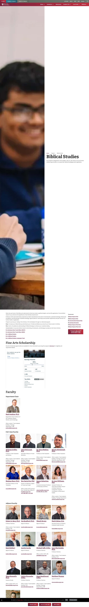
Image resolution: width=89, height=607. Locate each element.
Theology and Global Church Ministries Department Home (75, 331)
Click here (51, 346)
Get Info (66, 1)
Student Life (66, 4)
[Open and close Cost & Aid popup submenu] (79, 4)
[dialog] (44, 600)
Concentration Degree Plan (75, 320)
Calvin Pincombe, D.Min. (27, 577)
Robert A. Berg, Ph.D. (13, 521)
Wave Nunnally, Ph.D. (11, 577)
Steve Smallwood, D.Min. (42, 577)
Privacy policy (73, 600)
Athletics (84, 4)
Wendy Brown (41, 521)
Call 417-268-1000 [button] (45, 604)
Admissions (58, 4)
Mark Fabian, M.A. (58, 521)
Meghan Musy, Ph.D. (12, 481)
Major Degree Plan (73, 316)
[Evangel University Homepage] (6, 4)
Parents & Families (23, 1)
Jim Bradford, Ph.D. (27, 521)
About (41, 4)
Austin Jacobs (26, 548)
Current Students (11, 1)
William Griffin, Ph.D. (11, 450)
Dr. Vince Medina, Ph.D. (42, 450)
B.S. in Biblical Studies (11, 336)
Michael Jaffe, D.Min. (43, 548)
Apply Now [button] (56, 604)
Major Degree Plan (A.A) (75, 326)
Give (79, 1)
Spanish (82, 1)
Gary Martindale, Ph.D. (58, 548)
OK (66, 600)
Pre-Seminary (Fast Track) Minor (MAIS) (15, 332)
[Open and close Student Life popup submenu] (70, 4)
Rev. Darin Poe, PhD (27, 481)
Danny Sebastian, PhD (42, 481)
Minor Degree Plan (73, 318)
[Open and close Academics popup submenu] (53, 4)
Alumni (3, 1)
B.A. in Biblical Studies (11, 334)
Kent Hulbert (10, 548)
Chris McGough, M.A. (26, 450)
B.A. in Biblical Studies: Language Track (15, 338)
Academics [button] (49, 4)
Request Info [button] (33, 604)
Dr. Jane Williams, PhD (58, 481)
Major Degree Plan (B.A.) (75, 324)
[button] (1, 600)
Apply (71, 1)
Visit (75, 1)
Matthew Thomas (58, 576)
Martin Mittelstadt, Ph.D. (58, 450)
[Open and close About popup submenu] (44, 4)
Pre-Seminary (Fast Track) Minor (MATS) (15, 330)
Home (47, 153)
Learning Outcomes (74, 322)
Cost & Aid (75, 4)
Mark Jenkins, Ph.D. (12, 414)
